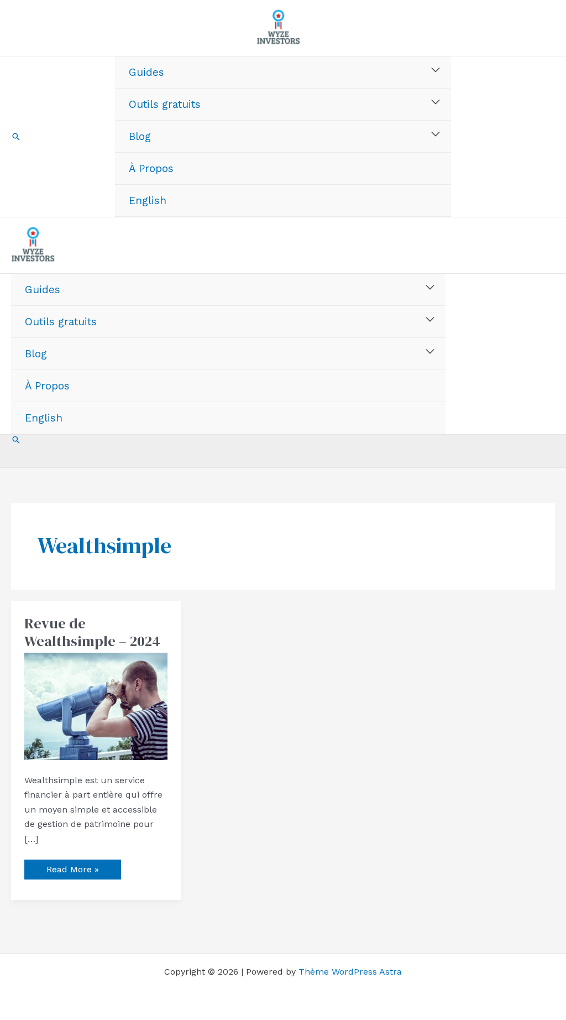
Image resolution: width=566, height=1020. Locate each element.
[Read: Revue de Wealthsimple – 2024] (95, 705)
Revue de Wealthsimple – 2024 (92, 632)
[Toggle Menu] (435, 70)
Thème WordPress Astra (350, 971)
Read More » (75, 867)
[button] (16, 137)
